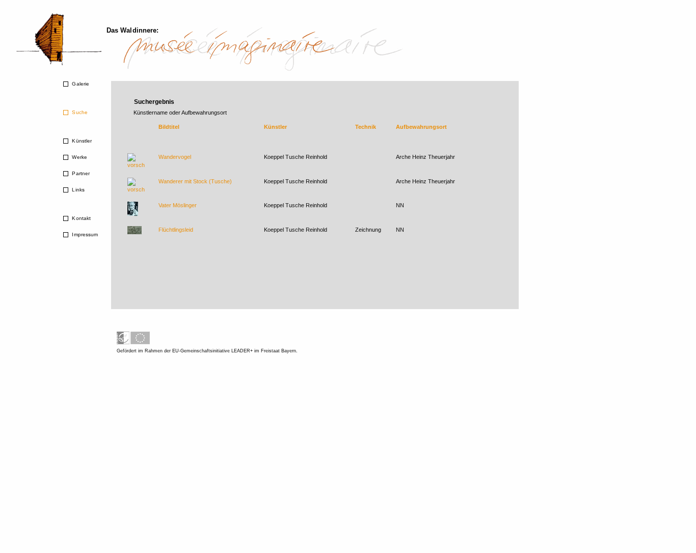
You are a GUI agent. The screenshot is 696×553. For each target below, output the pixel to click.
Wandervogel (174, 157)
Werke (78, 157)
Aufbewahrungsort (421, 127)
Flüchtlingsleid (175, 230)
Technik (365, 127)
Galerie (79, 84)
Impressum (84, 234)
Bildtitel (168, 127)
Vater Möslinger (177, 205)
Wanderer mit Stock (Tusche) (195, 181)
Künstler (81, 141)
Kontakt (80, 218)
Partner (80, 173)
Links (77, 189)
